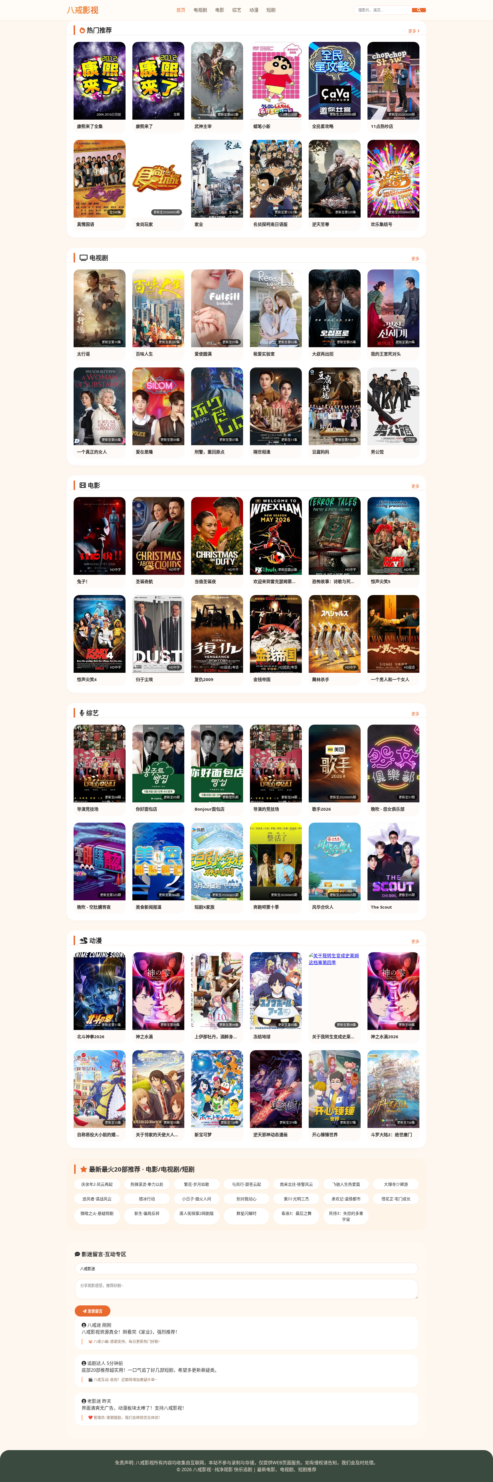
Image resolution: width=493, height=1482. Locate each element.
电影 (219, 10)
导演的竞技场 (266, 809)
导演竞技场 (87, 809)
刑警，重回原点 (210, 452)
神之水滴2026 (384, 1036)
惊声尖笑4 (87, 679)
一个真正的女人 (92, 452)
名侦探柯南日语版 (270, 224)
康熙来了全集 (90, 126)
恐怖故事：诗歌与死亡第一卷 (340, 581)
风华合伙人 (323, 907)
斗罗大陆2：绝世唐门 (391, 1134)
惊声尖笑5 (381, 581)
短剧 (271, 10)
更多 (412, 31)
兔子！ (83, 581)
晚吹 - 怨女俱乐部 (388, 809)
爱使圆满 (203, 354)
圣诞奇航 (144, 581)
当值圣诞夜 (205, 581)
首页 (180, 10)
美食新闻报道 (148, 907)
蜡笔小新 (261, 126)
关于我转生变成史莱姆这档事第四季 (346, 1036)
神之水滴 (144, 1036)
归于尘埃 (144, 679)
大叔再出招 (323, 354)
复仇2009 (204, 679)
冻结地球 (261, 1036)
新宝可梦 (203, 1134)
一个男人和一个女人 (390, 679)
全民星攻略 (323, 126)
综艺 (236, 10)
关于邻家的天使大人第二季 (161, 1134)
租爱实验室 (264, 354)
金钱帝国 (261, 679)
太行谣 (83, 354)
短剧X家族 (205, 907)
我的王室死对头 (386, 354)
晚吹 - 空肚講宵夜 (94, 907)
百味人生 (144, 354)
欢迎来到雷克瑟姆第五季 (276, 581)
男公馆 (377, 452)
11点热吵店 (382, 126)
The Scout (381, 907)
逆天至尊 (320, 224)
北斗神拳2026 (90, 1036)
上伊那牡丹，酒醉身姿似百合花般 (227, 1036)
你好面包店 (146, 809)
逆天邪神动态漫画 (270, 1134)
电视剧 (200, 10)
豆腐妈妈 (320, 452)
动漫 (253, 10)
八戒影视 (82, 10)
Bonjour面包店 (210, 809)
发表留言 (94, 1311)
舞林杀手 (320, 679)
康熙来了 (144, 126)
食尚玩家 (144, 224)
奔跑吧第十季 (266, 907)
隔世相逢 (261, 452)
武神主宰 (203, 126)
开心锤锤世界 (325, 1134)
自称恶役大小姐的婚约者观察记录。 (111, 1134)
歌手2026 (321, 809)
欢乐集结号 (381, 224)
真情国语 (85, 224)
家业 (199, 224)
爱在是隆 (144, 452)
